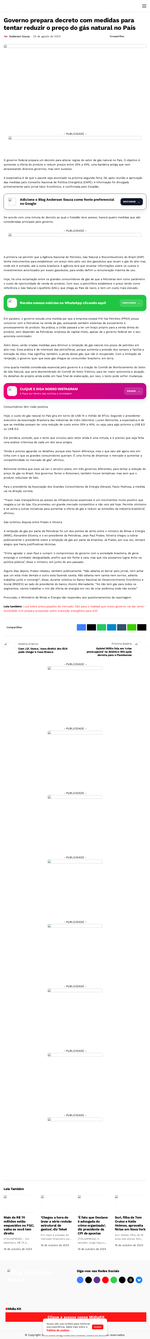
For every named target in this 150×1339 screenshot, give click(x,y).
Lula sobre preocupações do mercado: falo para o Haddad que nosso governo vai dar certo (83, 606)
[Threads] (130, 1280)
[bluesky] (139, 1280)
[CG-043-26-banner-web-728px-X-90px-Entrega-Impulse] (75, 144)
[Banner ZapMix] (75, 822)
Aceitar (98, 1327)
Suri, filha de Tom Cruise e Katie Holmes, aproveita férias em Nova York (130, 1223)
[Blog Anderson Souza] (34, 1284)
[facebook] (80, 1280)
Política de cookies (58, 1330)
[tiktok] (122, 1280)
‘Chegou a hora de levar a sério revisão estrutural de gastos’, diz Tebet (56, 1223)
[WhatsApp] (113, 1280)
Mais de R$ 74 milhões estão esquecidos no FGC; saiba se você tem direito (19, 1225)
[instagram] (97, 1280)
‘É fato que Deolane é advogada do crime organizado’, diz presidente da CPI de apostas (93, 1225)
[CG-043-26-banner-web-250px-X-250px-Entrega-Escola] (75, 758)
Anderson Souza (19, 36)
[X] (88, 1280)
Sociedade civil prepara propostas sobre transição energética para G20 (51, 610)
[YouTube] (105, 1280)
